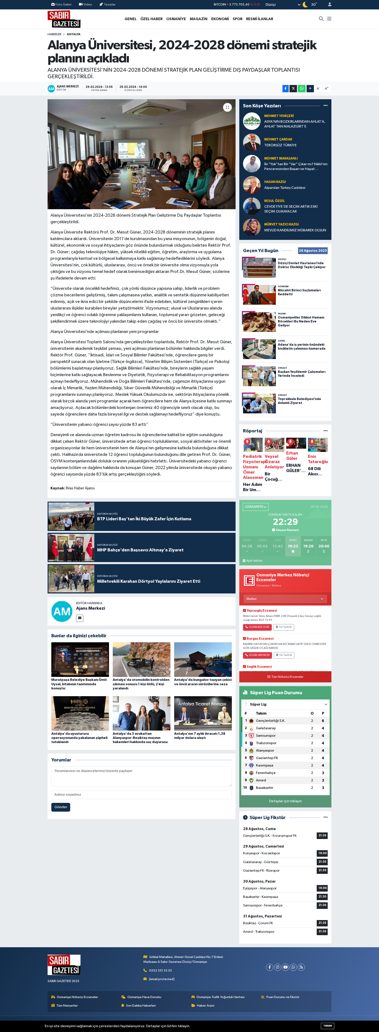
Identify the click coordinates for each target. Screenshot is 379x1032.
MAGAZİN (198, 19)
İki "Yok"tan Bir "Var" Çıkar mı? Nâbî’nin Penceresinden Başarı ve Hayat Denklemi (295, 166)
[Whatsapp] (293, 967)
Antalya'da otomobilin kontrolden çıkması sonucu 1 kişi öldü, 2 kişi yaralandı (141, 684)
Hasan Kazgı (275, 182)
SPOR (237, 19)
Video (88, 4)
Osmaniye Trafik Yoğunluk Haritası (221, 997)
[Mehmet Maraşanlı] (252, 163)
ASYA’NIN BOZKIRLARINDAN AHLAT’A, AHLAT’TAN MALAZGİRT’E (294, 124)
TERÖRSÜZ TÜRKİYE (280, 145)
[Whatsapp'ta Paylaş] (302, 88)
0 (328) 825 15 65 (259, 627)
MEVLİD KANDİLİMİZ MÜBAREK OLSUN (295, 230)
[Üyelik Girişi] (327, 4)
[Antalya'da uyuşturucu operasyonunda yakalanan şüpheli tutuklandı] (80, 713)
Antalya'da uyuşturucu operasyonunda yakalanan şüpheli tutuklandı (79, 738)
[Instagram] (277, 967)
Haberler (54, 34)
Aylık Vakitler (254, 560)
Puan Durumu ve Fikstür (282, 997)
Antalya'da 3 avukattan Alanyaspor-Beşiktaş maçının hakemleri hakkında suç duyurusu (140, 738)
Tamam (327, 1026)
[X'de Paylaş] (293, 88)
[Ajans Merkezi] (61, 611)
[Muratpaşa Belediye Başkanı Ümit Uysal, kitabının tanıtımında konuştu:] (80, 659)
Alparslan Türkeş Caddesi (284, 188)
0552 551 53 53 (160, 970)
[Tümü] (326, 106)
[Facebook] (269, 967)
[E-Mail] (79, 618)
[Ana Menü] (329, 19)
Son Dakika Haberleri (141, 1005)
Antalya (73, 34)
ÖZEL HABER (151, 19)
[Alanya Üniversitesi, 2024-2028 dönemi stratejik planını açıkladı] (142, 154)
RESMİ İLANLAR (259, 19)
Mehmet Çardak (278, 139)
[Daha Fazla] (310, 88)
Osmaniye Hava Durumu (144, 997)
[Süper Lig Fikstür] (326, 818)
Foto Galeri (63, 4)
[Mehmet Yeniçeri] (252, 121)
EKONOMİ (220, 19)
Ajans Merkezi (90, 608)
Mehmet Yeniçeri (279, 116)
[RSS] (301, 967)
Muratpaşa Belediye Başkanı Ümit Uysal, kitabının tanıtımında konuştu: (79, 684)
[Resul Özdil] (252, 206)
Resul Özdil (274, 201)
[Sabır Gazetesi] (64, 18)
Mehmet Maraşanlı (281, 158)
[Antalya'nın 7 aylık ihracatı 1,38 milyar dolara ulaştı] (203, 713)
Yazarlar (110, 4)
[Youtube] (285, 967)
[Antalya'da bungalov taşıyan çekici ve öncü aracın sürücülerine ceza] (203, 659)
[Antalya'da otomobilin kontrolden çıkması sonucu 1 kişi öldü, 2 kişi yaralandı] (141, 659)
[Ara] (321, 19)
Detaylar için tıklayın (285, 801)
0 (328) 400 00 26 (259, 655)
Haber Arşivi (205, 1005)
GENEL (131, 19)
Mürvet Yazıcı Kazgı (281, 224)
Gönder (60, 807)
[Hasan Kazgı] (252, 185)
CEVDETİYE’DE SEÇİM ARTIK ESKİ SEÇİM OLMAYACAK (291, 209)
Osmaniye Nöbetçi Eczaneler (77, 997)
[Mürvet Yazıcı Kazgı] (252, 227)
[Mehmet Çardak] (252, 142)
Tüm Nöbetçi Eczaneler (287, 676)
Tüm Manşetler (67, 1005)
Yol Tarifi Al (285, 627)
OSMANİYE (176, 19)
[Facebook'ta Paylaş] (285, 88)
